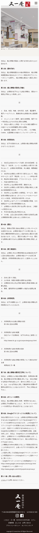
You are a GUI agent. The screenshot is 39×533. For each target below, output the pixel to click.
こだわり (6, 520)
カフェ (33, 520)
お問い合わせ (26, 523)
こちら (3, 480)
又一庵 (13, 520)
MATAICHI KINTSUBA (23, 520)
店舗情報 (11, 523)
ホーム (3, 49)
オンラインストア (27, 525)
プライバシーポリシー (13, 525)
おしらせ (18, 523)
